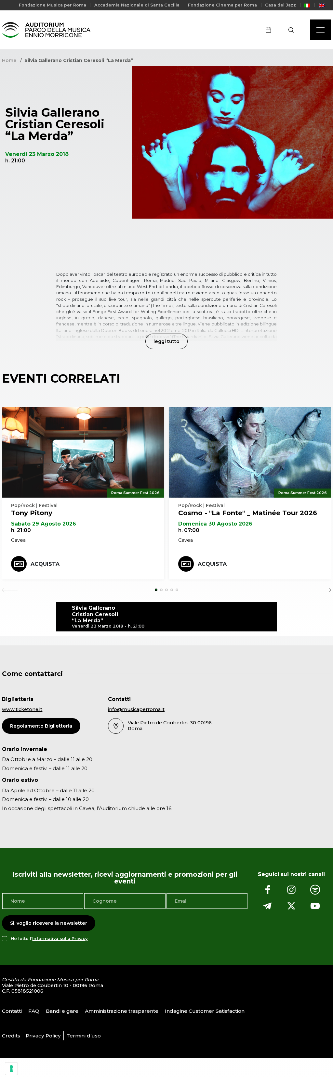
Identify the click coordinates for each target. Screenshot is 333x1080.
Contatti (12, 1011)
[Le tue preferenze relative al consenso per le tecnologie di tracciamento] (11, 1068)
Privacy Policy (43, 1036)
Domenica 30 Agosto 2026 (215, 524)
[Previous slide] (10, 590)
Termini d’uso (83, 1036)
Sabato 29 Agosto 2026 (43, 524)
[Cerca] (293, 29)
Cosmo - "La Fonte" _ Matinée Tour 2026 (247, 513)
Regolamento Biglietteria (41, 726)
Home (9, 60)
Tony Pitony (31, 513)
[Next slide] (323, 590)
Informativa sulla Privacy (59, 938)
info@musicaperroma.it (136, 709)
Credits (11, 1036)
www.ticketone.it (22, 709)
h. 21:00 (21, 530)
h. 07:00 (188, 530)
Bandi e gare (62, 1011)
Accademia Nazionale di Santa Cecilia (137, 5)
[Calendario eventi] (270, 29)
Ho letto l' (49, 938)
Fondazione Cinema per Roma (222, 5)
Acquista (45, 564)
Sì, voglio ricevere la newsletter (48, 923)
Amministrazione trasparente (121, 1011)
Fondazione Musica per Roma (52, 5)
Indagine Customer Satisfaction (205, 1011)
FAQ (33, 1011)
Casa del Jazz (280, 5)
